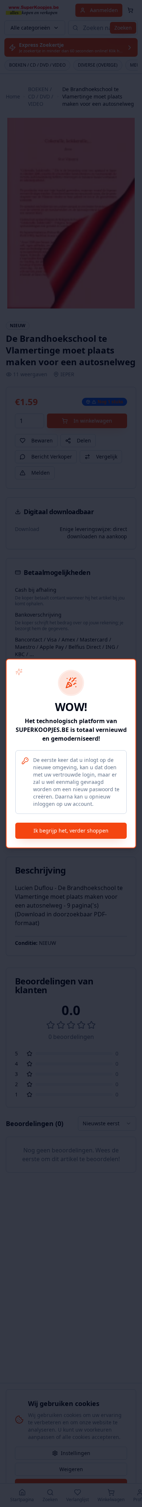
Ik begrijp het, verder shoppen (71, 830)
